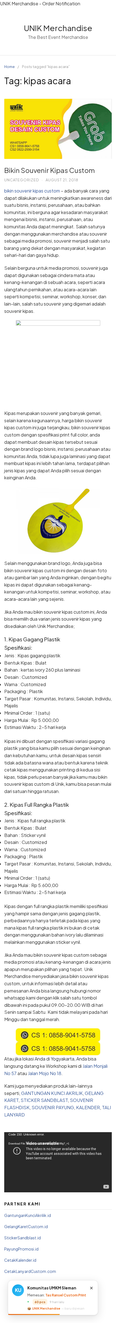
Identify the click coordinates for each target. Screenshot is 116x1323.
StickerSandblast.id (22, 1237)
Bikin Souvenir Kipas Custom (49, 170)
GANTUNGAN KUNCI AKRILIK (52, 1093)
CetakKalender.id (20, 1260)
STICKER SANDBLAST (44, 1100)
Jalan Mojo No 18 (44, 1073)
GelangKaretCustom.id (26, 1226)
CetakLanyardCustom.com (30, 1271)
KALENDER (88, 1107)
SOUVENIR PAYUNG (53, 1107)
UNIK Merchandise (58, 28)
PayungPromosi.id (21, 1248)
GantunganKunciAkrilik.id (27, 1215)
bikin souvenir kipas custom (32, 191)
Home (9, 66)
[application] (58, 1162)
